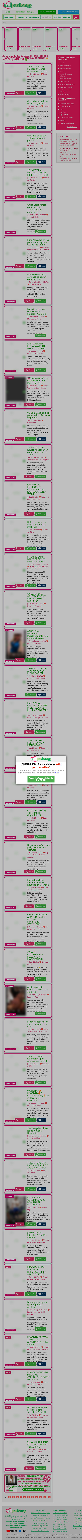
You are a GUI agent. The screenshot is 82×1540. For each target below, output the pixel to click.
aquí (57, 773)
